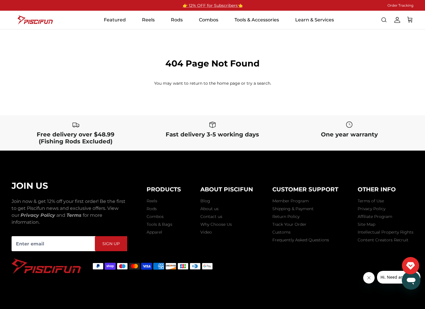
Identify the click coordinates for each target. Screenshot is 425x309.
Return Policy (286, 216)
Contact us (211, 216)
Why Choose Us (216, 224)
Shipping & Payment (293, 208)
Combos (155, 216)
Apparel (154, 232)
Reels (152, 200)
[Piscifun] (35, 20)
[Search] (383, 19)
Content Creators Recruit (383, 240)
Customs (281, 232)
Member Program (290, 200)
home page (228, 83)
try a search (258, 83)
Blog (205, 200)
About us (209, 208)
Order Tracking (400, 5)
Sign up (111, 243)
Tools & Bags (159, 224)
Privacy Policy (371, 208)
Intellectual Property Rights (385, 232)
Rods (152, 208)
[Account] (397, 19)
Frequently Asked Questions (300, 240)
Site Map (366, 224)
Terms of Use (371, 200)
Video (206, 232)
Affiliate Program (375, 216)
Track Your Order (289, 224)
